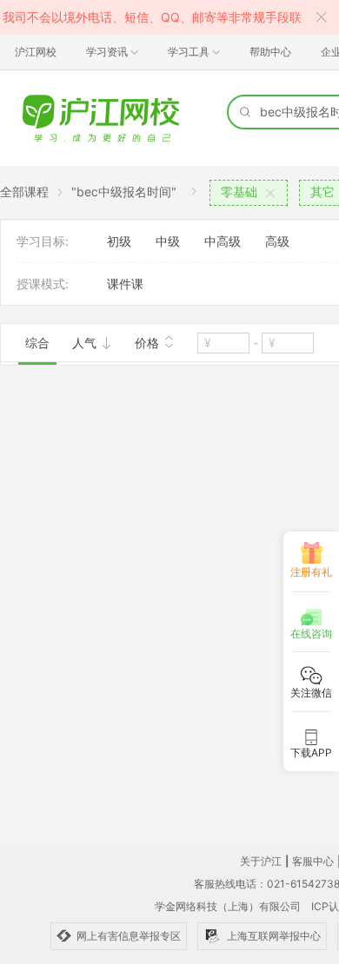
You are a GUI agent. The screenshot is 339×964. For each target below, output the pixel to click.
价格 (149, 342)
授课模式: (43, 283)
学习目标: (43, 241)
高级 (277, 241)
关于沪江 (261, 861)
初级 (119, 241)
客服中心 (313, 861)
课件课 (125, 283)
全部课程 (24, 191)
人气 (86, 342)
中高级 (222, 241)
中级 (168, 241)
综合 (37, 342)
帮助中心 (270, 51)
